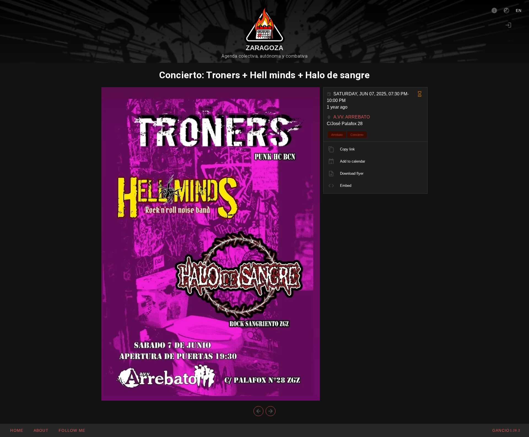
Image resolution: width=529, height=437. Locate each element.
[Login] (508, 25)
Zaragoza (264, 48)
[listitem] (375, 149)
